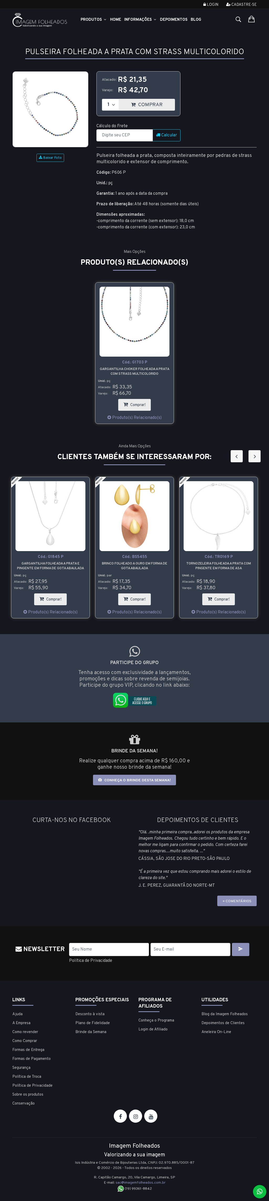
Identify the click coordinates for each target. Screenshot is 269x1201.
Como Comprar (24, 1041)
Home (115, 19)
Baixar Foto (52, 158)
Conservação (23, 1103)
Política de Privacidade (90, 960)
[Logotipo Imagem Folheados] (40, 20)
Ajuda (17, 1014)
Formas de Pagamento (31, 1058)
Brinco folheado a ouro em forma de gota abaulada (134, 566)
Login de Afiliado (153, 1029)
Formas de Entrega (28, 1050)
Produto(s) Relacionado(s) (136, 417)
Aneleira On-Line (216, 1032)
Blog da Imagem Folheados (224, 1014)
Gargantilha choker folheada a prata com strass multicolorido (134, 371)
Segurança (21, 1067)
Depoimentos (174, 19)
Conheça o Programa (156, 1020)
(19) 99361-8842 (138, 1189)
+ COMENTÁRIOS (237, 901)
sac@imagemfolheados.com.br (140, 1183)
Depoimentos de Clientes (223, 1023)
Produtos (92, 19)
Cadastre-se (244, 4)
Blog (196, 19)
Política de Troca (26, 1076)
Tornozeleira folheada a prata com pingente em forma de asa (218, 566)
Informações (138, 19)
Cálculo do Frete (112, 126)
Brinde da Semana (90, 1032)
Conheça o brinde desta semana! (137, 780)
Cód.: (134, 362)
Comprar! (140, 403)
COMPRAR (156, 103)
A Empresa (21, 1023)
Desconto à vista (90, 1014)
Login (212, 4)
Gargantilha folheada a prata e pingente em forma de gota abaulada (50, 566)
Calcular (168, 135)
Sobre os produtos (27, 1094)
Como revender (25, 1032)
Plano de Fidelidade (92, 1023)
